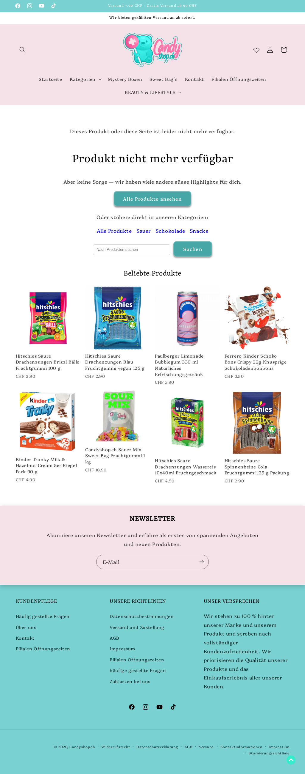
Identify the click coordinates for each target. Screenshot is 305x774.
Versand (206, 746)
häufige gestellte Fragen (138, 670)
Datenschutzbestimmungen (142, 616)
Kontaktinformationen (241, 746)
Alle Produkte (114, 230)
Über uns (26, 627)
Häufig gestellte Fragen (43, 616)
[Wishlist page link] (256, 50)
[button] (22, 49)
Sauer (143, 230)
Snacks (199, 230)
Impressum (122, 648)
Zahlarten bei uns (130, 681)
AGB (114, 638)
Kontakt (25, 638)
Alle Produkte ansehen (152, 198)
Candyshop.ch (82, 746)
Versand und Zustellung (137, 627)
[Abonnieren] (201, 562)
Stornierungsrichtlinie (269, 753)
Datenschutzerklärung (157, 746)
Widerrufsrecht (115, 746)
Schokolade (170, 230)
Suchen (192, 249)
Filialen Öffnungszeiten (43, 648)
